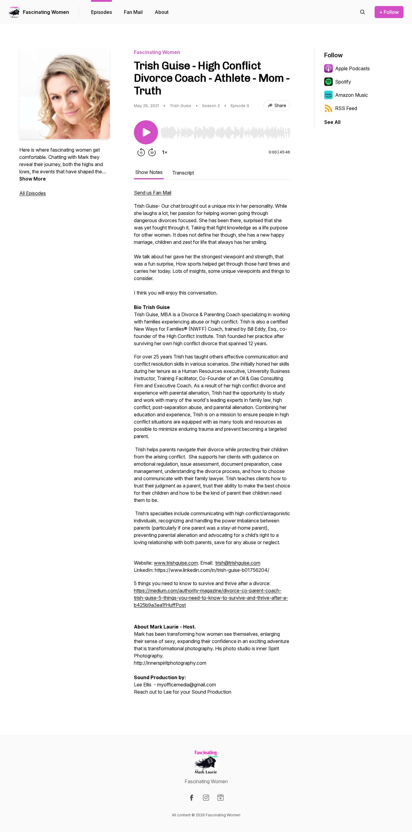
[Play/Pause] (146, 132)
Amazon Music (351, 95)
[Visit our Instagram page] (206, 798)
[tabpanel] (212, 445)
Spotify (343, 82)
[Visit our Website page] (220, 798)
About (162, 12)
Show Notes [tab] (149, 172)
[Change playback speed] (165, 152)
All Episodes (32, 193)
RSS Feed (346, 108)
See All (332, 122)
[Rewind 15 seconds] (141, 152)
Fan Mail (133, 12)
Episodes (101, 12)
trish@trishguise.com (237, 563)
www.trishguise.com (176, 563)
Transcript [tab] (183, 173)
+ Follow (389, 12)
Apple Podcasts (352, 68)
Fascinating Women (46, 12)
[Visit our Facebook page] (192, 798)
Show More (32, 179)
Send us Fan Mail (152, 193)
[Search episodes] (362, 12)
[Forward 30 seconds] (152, 152)
